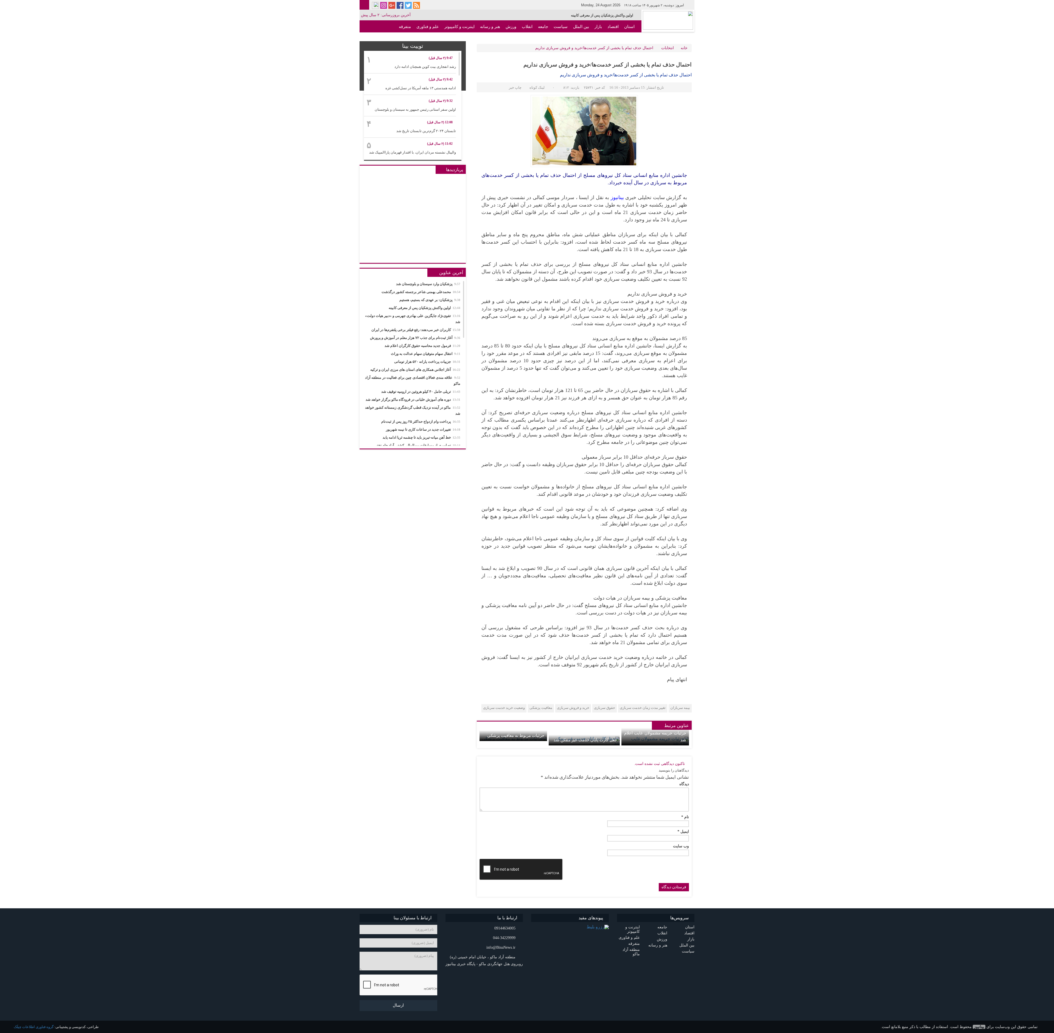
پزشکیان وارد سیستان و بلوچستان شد (428, 284)
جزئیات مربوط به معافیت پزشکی (515, 735)
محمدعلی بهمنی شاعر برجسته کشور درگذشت (421, 292)
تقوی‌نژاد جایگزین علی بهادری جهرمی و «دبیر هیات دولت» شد (587, 15)
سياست (561, 26)
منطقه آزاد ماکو (621, 39)
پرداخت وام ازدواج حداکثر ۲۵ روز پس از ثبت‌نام (420, 421)
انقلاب (527, 26)
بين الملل (581, 26)
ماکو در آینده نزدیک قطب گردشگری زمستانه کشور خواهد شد (412, 410)
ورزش (511, 26)
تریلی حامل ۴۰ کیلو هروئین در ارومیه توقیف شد (420, 391)
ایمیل (683, 832)
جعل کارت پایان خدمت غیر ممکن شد (585, 740)
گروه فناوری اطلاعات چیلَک (34, 1027)
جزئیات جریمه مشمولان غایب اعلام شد (655, 736)
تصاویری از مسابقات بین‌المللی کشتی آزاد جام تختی (417, 445)
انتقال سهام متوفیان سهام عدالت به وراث (425, 354)
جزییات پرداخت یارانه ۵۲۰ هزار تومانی (427, 362)
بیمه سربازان (680, 708)
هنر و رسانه (490, 26)
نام (685, 817)
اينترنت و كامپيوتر (459, 26)
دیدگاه (684, 784)
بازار (598, 26)
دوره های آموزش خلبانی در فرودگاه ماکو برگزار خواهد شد (413, 399)
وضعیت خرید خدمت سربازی (504, 708)
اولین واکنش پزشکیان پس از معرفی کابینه (424, 308)
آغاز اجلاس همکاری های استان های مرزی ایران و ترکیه (415, 369)
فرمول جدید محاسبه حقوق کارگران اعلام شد (422, 346)
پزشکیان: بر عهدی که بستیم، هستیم (429, 300)
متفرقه (405, 26)
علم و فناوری (427, 26)
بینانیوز (979, 1027)
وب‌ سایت (681, 846)
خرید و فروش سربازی (573, 708)
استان (629, 26)
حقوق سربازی (604, 708)
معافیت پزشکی (540, 708)
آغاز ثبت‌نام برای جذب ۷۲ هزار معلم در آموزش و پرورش (415, 338)
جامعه (543, 26)
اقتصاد (613, 26)
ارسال (398, 1005)
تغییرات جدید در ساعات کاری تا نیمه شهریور (423, 429)
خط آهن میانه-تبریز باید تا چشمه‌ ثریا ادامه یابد (421, 437)
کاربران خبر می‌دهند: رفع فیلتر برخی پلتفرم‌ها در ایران (415, 330)
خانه (684, 48)
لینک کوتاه (537, 87)
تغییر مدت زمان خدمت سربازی (643, 708)
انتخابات (667, 48)
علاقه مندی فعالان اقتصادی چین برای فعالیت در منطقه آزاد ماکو (412, 380)
